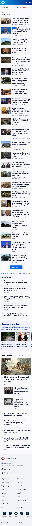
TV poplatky (5, 486)
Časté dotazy (21, 504)
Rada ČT (19, 493)
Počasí (3, 497)
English (3, 523)
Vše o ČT (3, 507)
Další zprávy (15, 267)
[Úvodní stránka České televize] (8, 458)
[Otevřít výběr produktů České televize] (30, 2)
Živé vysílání (5, 482)
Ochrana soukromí (12, 523)
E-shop (3, 500)
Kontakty (19, 507)
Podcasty (4, 493)
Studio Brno (20, 486)
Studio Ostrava (21, 489)
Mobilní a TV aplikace (7, 504)
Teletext (4, 489)
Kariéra (19, 497)
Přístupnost (22, 523)
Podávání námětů (22, 500)
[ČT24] (4, 2)
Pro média (20, 479)
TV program (5, 479)
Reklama (19, 482)
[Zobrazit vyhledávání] (26, 2)
